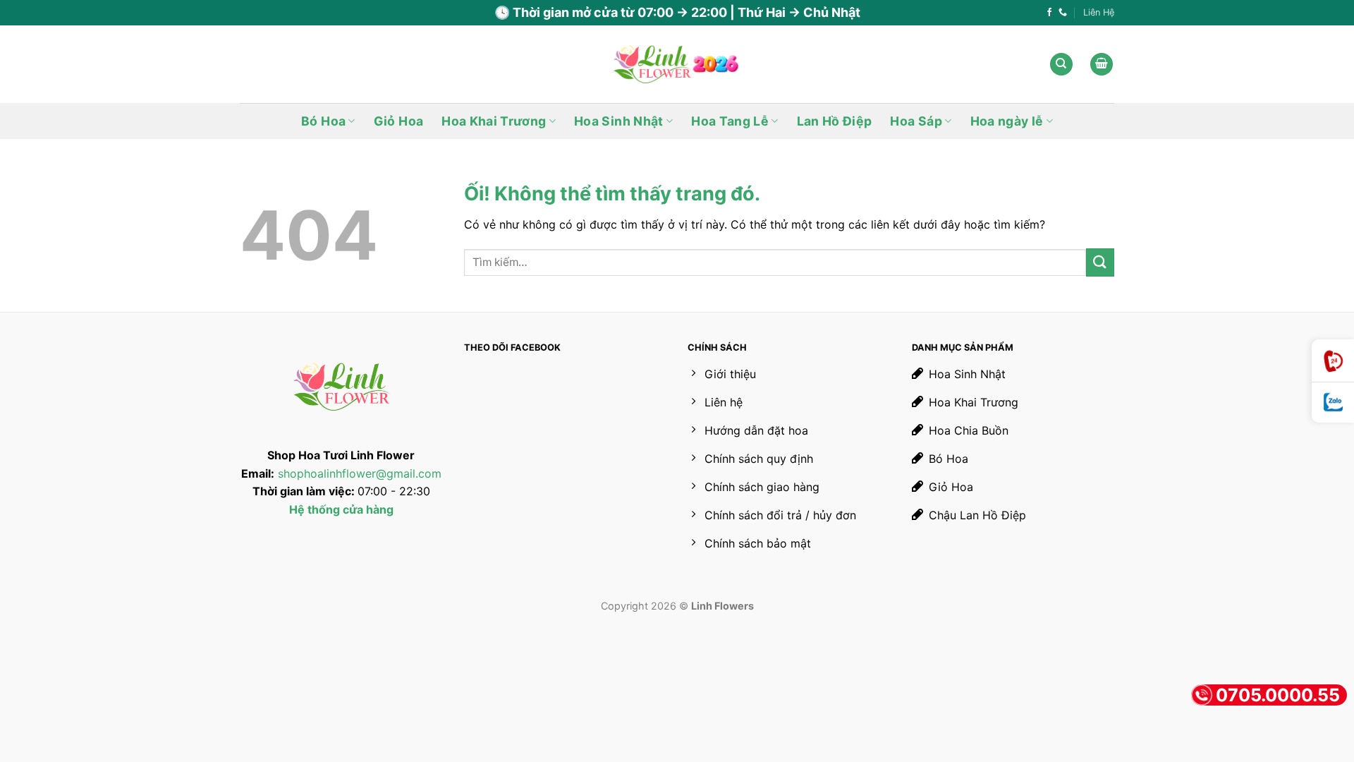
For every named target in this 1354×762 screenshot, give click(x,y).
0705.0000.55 (1278, 695)
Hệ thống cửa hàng (341, 509)
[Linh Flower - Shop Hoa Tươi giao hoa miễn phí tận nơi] (677, 64)
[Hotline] (1333, 360)
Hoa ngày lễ (1007, 121)
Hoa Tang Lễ (730, 121)
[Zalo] (1333, 402)
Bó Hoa (323, 121)
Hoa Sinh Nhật (619, 121)
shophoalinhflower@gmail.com (359, 473)
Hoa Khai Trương (493, 121)
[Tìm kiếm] (1061, 64)
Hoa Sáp (915, 121)
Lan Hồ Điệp (834, 121)
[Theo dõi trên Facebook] (1049, 13)
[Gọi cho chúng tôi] (1063, 13)
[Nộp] (1100, 262)
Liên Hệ (1098, 12)
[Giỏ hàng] (1101, 64)
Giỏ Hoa (398, 121)
